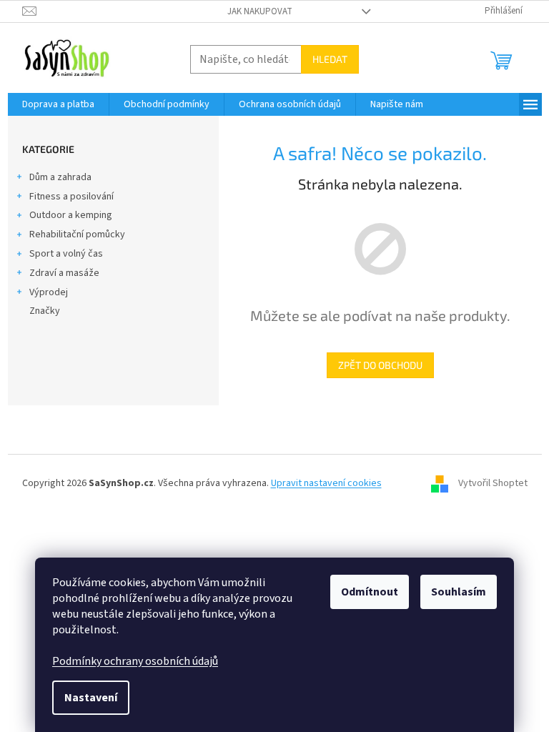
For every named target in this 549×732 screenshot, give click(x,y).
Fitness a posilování (71, 196)
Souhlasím (458, 592)
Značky (44, 311)
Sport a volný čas (66, 254)
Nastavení (90, 698)
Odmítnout (369, 592)
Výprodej (48, 292)
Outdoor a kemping (70, 215)
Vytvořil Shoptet (493, 483)
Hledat (329, 59)
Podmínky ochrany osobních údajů (135, 661)
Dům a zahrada (60, 177)
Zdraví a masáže (64, 273)
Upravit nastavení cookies (326, 483)
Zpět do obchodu (380, 365)
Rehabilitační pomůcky (77, 234)
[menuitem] (58, 104)
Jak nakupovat (259, 11)
